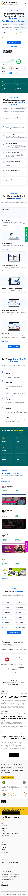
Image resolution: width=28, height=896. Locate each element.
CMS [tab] (16, 649)
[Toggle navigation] (25, 3)
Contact (3, 849)
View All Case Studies (5, 481)
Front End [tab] (4, 649)
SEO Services (4, 828)
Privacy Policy (5, 852)
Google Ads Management (8, 832)
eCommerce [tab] (23, 649)
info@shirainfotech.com (7, 868)
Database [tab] (4, 652)
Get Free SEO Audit (14, 42)
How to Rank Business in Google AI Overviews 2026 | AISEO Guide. (14, 697)
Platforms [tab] (24, 652)
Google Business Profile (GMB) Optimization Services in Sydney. (13, 737)
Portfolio (3, 847)
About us (3, 844)
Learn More (4, 227)
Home (3, 841)
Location (3, 851)
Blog (2, 842)
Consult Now (14, 46)
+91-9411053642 (10, 862)
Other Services (5, 835)
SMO (2, 830)
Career (3, 846)
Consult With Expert (7, 777)
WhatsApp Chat (26, 234)
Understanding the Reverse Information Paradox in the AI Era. (13, 717)
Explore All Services (13, 346)
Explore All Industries (13, 632)
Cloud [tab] (14, 652)
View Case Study (5, 505)
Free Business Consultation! (11, 813)
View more (14, 755)
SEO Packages (26, 546)
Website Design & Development (10, 833)
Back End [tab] (11, 649)
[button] (2, 801)
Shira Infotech (11, 894)
